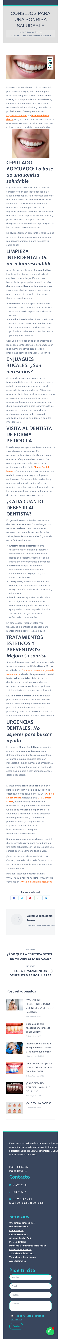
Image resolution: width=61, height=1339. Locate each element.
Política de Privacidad (19, 1167)
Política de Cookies (18, 1171)
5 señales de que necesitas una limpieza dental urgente (38, 1027)
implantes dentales (16, 115)
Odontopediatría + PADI (20, 1238)
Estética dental (16, 1230)
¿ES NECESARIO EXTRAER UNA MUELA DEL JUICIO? (38, 1087)
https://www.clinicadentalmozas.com (42, 925)
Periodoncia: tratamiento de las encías (27, 1246)
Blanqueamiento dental (20, 1249)
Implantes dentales (18, 1234)
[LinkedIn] (46, 898)
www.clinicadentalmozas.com (36, 881)
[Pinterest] (30, 898)
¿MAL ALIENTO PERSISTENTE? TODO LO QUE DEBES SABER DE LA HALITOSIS (40, 1006)
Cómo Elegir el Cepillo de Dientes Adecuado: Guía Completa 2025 (39, 1067)
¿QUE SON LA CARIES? (38, 1103)
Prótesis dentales (17, 1242)
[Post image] (14, 1004)
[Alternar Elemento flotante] (50, 1331)
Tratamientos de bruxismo (21, 1253)
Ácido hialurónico (17, 1261)
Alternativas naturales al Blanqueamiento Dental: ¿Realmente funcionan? (39, 1047)
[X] (22, 898)
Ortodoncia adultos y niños (21, 1223)
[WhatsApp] (38, 898)
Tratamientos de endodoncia (23, 1257)
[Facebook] (14, 898)
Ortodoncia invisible (18, 1227)
